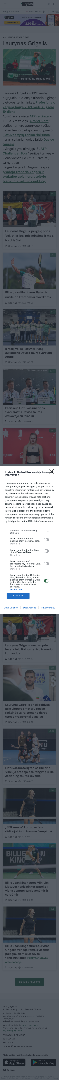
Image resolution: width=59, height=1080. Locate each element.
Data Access (29, 607)
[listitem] (29, 531)
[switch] (46, 539)
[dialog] (29, 540)
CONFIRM (18, 596)
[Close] (52, 472)
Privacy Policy (48, 607)
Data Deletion (11, 607)
